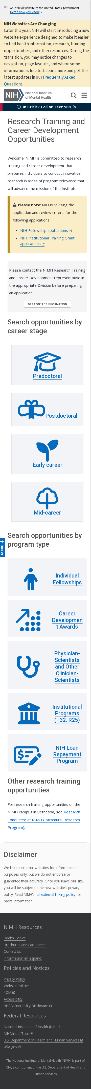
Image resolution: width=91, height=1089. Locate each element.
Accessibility (13, 999)
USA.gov (11, 1046)
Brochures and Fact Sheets (25, 944)
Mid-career (47, 512)
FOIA (8, 992)
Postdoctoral (61, 416)
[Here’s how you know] (45, 10)
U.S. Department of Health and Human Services (42, 1040)
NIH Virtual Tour (17, 1033)
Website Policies (17, 985)
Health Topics (15, 938)
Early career (47, 465)
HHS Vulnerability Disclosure (26, 1005)
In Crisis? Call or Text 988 (47, 106)
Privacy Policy (14, 979)
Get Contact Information (47, 304)
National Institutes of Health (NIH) (31, 1026)
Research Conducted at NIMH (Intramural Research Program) (44, 819)
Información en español (23, 958)
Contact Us (12, 951)
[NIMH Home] (28, 94)
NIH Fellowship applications (44, 230)
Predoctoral (47, 376)
